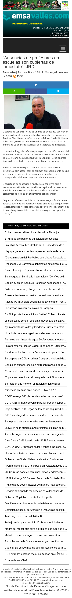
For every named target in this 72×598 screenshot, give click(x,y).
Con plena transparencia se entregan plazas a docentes (36, 364)
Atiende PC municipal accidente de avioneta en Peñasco (37, 301)
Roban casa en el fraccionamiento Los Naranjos (32, 232)
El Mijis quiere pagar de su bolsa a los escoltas (31, 238)
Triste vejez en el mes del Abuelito (24, 516)
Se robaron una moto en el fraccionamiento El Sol (33, 383)
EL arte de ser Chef (16, 560)
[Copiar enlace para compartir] (36, 84)
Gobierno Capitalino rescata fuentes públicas (30, 497)
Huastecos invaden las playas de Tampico (29, 307)
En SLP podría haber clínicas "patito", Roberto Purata (35, 314)
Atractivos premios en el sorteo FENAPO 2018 (31, 389)
